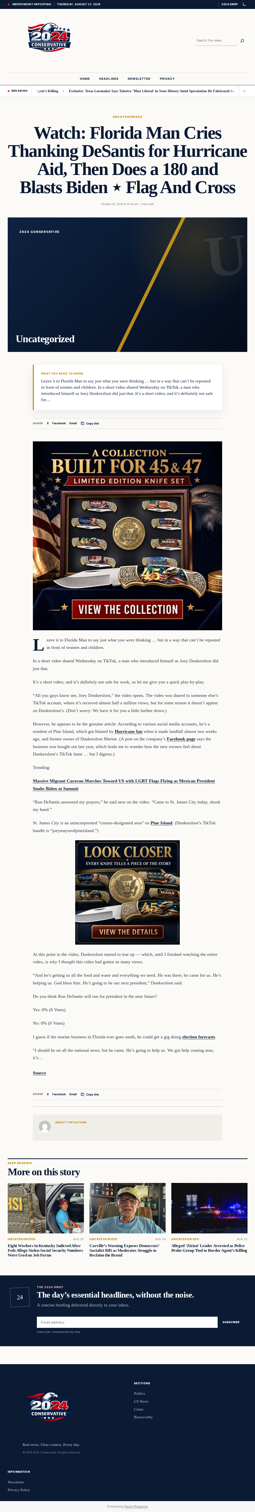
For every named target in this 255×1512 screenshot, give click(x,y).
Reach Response (136, 1506)
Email (73, 423)
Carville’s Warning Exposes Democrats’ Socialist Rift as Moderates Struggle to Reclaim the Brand (124, 1250)
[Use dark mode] (244, 4)
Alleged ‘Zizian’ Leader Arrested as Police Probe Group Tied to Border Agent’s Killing (209, 1248)
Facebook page (181, 738)
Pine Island (161, 822)
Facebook (59, 423)
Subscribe (231, 1322)
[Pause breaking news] (243, 91)
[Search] (242, 41)
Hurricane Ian (128, 731)
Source (39, 1072)
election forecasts (198, 1036)
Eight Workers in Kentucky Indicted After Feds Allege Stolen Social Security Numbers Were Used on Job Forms (45, 1250)
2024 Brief (229, 4)
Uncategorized (127, 117)
